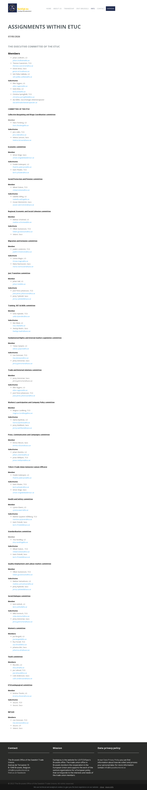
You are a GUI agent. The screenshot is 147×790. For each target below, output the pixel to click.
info (93, 8)
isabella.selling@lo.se (21, 199)
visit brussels (82, 8)
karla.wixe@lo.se (19, 92)
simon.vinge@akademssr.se (23, 158)
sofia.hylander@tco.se (21, 316)
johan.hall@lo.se (19, 284)
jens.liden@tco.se (19, 135)
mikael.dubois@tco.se (21, 190)
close (102, 787)
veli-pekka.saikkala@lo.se (22, 77)
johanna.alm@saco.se (21, 650)
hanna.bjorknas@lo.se (21, 422)
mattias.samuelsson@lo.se (23, 584)
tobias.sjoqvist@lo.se (21, 349)
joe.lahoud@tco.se (20, 673)
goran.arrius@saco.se (21, 71)
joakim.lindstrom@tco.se (22, 252)
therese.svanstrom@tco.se (23, 66)
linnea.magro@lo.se (20, 261)
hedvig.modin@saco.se (21, 331)
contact (101, 8)
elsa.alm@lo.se (18, 668)
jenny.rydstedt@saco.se (22, 299)
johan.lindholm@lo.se (21, 60)
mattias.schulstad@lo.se (22, 222)
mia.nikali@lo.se (19, 326)
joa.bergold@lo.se (19, 639)
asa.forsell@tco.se (20, 644)
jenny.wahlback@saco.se (22, 428)
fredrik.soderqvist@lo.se (22, 167)
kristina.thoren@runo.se (22, 696)
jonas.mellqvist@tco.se (21, 460)
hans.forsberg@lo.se (20, 125)
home (48, 8)
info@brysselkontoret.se (18, 770)
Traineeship (69, 8)
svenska (110, 8)
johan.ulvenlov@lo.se (21, 455)
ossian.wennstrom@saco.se (23, 205)
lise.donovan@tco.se (20, 358)
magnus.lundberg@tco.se (22, 413)
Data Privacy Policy (111, 760)
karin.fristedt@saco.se (21, 525)
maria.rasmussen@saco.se (23, 266)
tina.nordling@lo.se (20, 542)
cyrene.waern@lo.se (20, 510)
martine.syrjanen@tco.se (22, 519)
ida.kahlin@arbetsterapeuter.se (25, 102)
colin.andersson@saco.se (22, 678)
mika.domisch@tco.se (21, 616)
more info (109, 787)
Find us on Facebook (17, 772)
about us (57, 8)
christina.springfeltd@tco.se (23, 97)
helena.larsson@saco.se (22, 140)
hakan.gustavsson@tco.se (22, 231)
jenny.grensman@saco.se (22, 363)
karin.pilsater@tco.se (21, 172)
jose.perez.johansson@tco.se (24, 293)
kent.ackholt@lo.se (20, 607)
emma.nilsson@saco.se (22, 445)
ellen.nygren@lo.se (20, 86)
